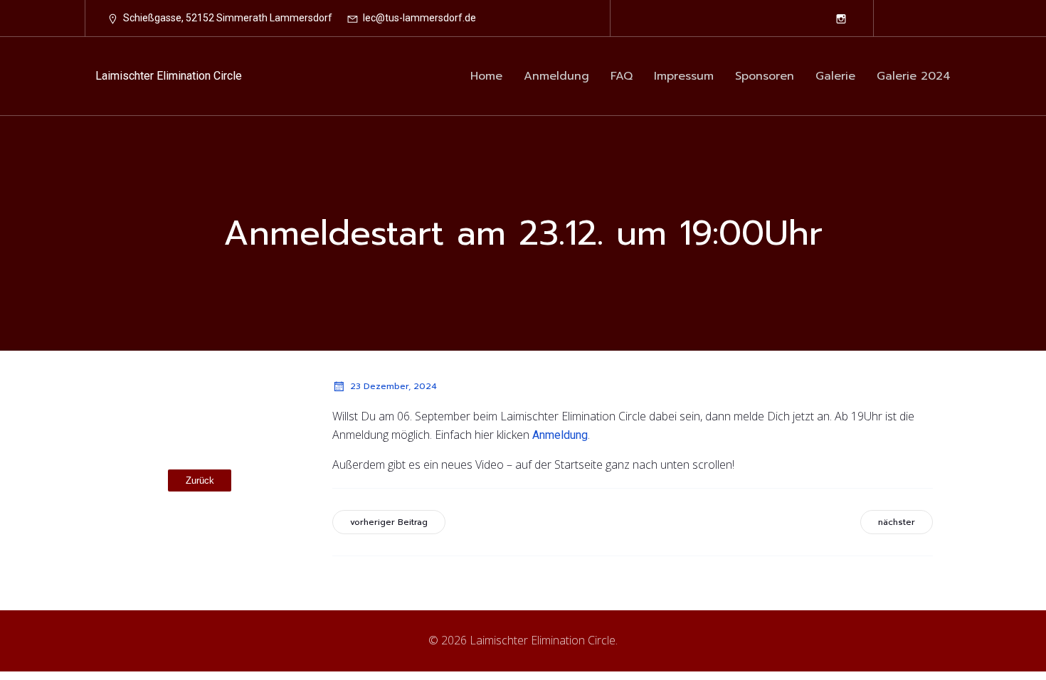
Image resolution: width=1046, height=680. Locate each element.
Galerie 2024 (914, 76)
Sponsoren (764, 76)
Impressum (684, 76)
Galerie (835, 76)
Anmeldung (556, 76)
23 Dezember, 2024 (393, 386)
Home (486, 76)
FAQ (622, 76)
